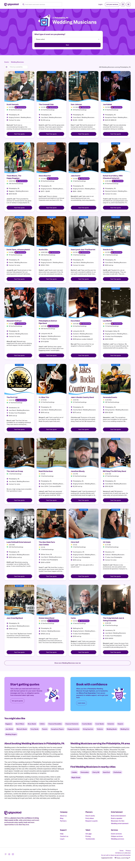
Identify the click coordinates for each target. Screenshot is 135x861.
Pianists (44, 729)
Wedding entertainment (119, 823)
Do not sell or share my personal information (116, 855)
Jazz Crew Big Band (15, 618)
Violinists (100, 729)
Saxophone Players (57, 729)
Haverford (106, 772)
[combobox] (42, 4)
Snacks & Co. (108, 250)
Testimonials (90, 839)
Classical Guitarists (71, 724)
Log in (100, 4)
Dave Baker (75, 321)
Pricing (88, 836)
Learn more (81, 703)
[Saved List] (123, 4)
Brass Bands (32, 724)
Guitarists (110, 724)
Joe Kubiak (107, 104)
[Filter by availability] (18, 67)
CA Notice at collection (123, 853)
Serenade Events (110, 397)
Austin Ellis (43, 250)
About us (63, 816)
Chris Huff (75, 542)
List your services (112, 4)
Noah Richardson (46, 471)
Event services (116, 834)
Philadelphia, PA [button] (61, 18)
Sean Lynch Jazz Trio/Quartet (83, 250)
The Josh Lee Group (15, 471)
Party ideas (90, 818)
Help (61, 834)
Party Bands (34, 729)
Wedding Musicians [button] (74, 22)
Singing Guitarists (73, 729)
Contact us (64, 836)
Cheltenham (117, 772)
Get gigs (89, 834)
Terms (121, 850)
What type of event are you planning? (49, 34)
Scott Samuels (13, 104)
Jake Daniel (75, 176)
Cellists (42, 724)
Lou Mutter (107, 321)
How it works (90, 816)
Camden (74, 772)
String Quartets (88, 729)
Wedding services (117, 839)
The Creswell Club (46, 104)
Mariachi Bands (22, 729)
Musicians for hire (117, 821)
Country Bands (87, 724)
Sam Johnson (76, 104)
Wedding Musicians (17, 62)
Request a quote (92, 821)
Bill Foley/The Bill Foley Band (114, 471)
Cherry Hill (95, 772)
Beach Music (20, 724)
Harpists (120, 724)
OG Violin (106, 542)
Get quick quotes (17, 701)
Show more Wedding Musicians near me (67, 663)
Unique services (117, 836)
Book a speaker (116, 818)
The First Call (12, 397)
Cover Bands (99, 724)
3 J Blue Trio (44, 397)
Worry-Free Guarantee (87, 693)
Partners (63, 821)
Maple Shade (76, 777)
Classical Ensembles (55, 724)
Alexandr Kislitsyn (14, 321)
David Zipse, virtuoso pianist (18, 250)
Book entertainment (118, 816)
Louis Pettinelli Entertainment (19, 542)
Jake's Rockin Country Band (82, 397)
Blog (61, 818)
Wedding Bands (112, 729)
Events (6, 62)
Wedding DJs (124, 729)
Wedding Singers (11, 734)
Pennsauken (85, 772)
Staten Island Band (46, 618)
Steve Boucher (45, 176)
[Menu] (128, 4)
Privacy (128, 850)
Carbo (73, 618)
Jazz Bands (9, 729)
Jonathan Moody (78, 471)
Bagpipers (9, 724)
